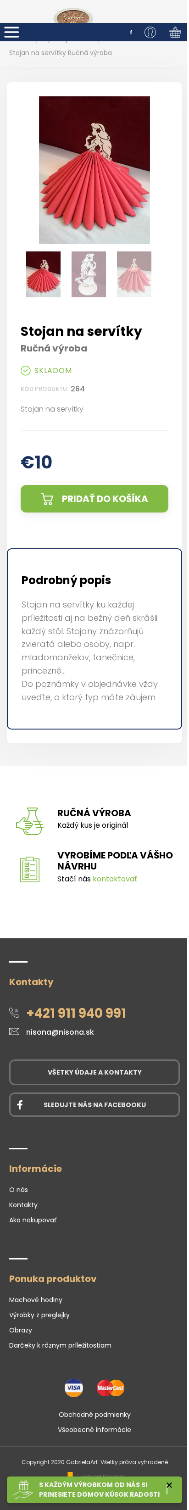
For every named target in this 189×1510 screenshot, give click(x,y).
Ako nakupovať (32, 1220)
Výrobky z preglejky (39, 1315)
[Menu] (11, 32)
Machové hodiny (35, 1299)
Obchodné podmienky (95, 1414)
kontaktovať (115, 879)
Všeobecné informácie (94, 1429)
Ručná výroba (94, 813)
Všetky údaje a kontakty (95, 1072)
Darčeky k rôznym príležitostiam (60, 1345)
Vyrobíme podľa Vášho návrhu (115, 861)
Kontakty (23, 1204)
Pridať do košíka (105, 498)
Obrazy (20, 1330)
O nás (18, 1189)
